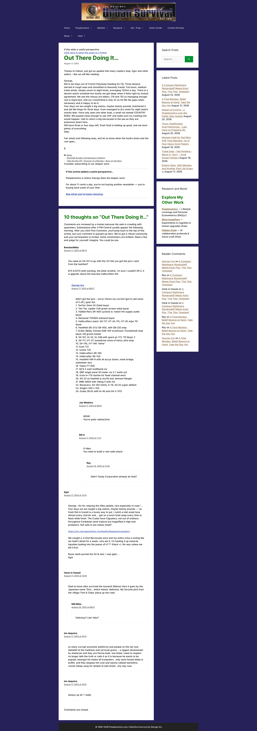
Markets (101, 28)
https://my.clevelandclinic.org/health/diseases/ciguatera (99, 531)
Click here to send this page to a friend (85, 52)
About (67, 36)
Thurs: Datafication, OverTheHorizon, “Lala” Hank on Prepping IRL (174, 126)
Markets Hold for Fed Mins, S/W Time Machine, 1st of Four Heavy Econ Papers (176, 140)
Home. (67, 28)
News (69, 155)
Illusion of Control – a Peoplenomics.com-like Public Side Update (174, 113)
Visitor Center (155, 28)
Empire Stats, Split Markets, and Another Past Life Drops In (177, 168)
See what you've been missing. (84, 194)
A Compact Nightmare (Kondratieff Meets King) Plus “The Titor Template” (176, 88)
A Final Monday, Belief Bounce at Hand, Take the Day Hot (176, 102)
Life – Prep (136, 28)
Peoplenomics (82, 28)
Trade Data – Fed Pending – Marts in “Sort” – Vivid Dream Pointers (177, 154)
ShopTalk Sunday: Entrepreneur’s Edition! (86, 158)
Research (117, 28)
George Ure (77, 285)
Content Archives (176, 28)
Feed (80, 36)
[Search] (189, 59)
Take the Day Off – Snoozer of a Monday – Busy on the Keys (94, 161)
